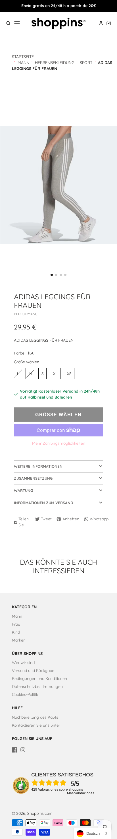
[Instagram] (23, 750)
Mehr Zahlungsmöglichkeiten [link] (58, 443)
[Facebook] (14, 750)
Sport (86, 62)
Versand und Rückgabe (33, 670)
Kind (16, 632)
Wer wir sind (23, 662)
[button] (52, 275)
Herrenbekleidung (54, 62)
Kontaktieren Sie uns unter (36, 725)
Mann (23, 62)
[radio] (18, 373)
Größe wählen (26, 361)
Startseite (23, 56)
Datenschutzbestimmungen (37, 686)
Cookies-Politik (25, 694)
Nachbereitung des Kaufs (35, 717)
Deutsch (93, 833)
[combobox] (92, 833)
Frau (16, 624)
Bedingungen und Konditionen (39, 678)
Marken (19, 640)
